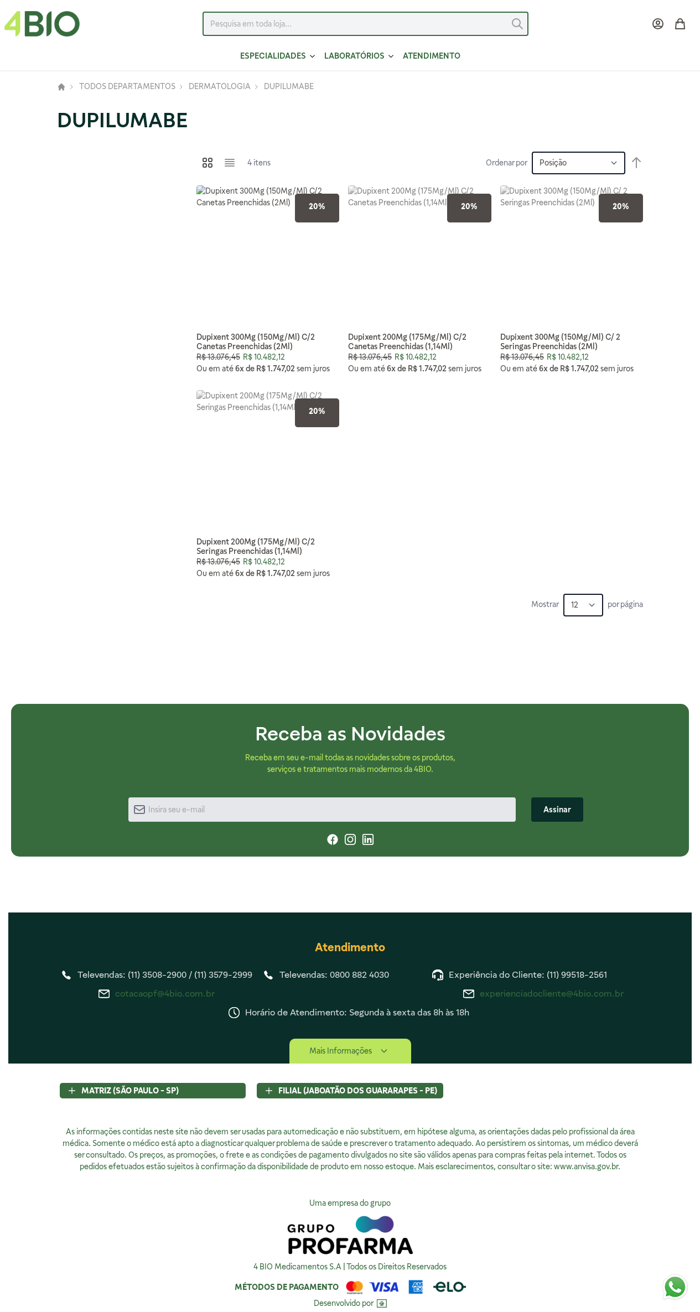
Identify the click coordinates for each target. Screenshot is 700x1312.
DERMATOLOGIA (220, 87)
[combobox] (365, 24)
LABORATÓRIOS (354, 55)
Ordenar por (506, 162)
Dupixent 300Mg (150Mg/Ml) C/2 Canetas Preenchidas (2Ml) (255, 342)
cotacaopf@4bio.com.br (165, 993)
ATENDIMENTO (431, 55)
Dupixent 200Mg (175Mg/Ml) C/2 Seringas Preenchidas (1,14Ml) (255, 546)
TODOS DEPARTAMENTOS (127, 87)
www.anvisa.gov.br (586, 1166)
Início (61, 86)
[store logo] (42, 24)
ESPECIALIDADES (273, 55)
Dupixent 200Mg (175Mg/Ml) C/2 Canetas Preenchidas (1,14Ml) (407, 342)
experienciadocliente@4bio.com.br (552, 993)
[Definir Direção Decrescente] (636, 162)
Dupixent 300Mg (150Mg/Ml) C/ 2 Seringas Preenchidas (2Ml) (560, 342)
